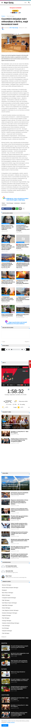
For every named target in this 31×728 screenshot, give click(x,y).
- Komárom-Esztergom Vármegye (9, 613)
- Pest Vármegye (5, 618)
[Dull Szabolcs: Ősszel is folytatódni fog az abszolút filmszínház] (5, 495)
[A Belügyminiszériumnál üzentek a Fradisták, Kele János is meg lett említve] (5, 534)
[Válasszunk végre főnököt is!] (5, 674)
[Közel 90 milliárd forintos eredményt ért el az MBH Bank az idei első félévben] (5, 549)
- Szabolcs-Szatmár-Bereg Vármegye (10, 623)
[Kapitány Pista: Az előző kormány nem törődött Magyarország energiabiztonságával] (5, 441)
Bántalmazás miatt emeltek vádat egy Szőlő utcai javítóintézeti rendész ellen (20, 541)
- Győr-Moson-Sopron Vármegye (9, 602)
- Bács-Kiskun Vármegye (7, 592)
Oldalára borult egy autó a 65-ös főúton (22, 315)
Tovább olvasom (11, 722)
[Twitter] (13, 208)
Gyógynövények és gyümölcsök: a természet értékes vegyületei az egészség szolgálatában (19, 688)
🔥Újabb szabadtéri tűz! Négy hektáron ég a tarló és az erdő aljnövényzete (8, 282)
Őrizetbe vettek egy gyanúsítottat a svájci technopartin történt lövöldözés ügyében (19, 517)
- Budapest (4, 590)
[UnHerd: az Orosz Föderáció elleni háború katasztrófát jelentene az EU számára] (5, 511)
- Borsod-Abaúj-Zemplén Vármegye (9, 587)
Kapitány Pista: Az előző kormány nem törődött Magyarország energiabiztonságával (19, 440)
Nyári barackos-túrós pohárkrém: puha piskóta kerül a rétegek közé (19, 661)
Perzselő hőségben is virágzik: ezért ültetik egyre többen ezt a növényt (20, 680)
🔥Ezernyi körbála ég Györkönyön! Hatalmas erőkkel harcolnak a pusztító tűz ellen (7, 265)
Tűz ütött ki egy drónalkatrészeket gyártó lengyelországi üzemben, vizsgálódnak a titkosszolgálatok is (19, 555)
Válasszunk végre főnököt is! (18, 671)
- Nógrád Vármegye (6, 615)
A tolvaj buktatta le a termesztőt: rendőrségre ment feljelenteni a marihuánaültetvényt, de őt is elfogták (22, 228)
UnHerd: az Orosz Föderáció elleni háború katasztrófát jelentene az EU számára (19, 510)
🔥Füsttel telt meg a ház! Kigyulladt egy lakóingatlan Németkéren (22, 282)
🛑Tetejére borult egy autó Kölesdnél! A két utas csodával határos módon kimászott (22, 246)
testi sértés (4, 204)
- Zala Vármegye (5, 633)
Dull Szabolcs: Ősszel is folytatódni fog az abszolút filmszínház (19, 493)
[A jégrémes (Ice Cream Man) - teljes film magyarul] (5, 700)
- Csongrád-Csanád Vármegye (8, 597)
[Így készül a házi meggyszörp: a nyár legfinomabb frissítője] (5, 655)
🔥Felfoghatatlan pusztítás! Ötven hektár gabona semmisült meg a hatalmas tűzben (7, 298)
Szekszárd (23, 203)
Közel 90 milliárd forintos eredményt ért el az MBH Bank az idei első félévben (20, 548)
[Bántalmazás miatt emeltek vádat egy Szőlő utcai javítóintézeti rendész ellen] (5, 541)
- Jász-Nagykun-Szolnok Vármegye (9, 610)
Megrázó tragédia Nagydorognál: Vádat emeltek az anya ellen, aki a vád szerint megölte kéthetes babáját (8, 247)
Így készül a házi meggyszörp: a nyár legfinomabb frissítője (20, 654)
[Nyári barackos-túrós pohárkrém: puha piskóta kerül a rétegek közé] (5, 663)
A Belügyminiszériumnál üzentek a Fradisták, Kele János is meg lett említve (19, 533)
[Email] (20, 208)
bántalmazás (17, 203)
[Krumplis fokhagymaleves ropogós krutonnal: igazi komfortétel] (5, 648)
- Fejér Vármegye (5, 600)
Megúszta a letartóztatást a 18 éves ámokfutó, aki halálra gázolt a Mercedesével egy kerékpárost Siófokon (19, 502)
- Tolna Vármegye (10, 16)
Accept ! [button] (5, 725)
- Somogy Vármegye (6, 620)
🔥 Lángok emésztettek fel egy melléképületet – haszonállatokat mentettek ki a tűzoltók (22, 298)
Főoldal (3, 16)
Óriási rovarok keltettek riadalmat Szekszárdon (7, 315)
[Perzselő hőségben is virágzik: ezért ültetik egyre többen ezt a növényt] (5, 681)
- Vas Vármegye (5, 628)
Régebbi (27, 341)
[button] (2, 2)
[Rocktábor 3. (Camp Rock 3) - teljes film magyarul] (5, 433)
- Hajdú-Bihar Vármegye (7, 605)
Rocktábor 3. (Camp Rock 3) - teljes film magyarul (19, 432)
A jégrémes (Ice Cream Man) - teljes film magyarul (19, 698)
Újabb (3, 341)
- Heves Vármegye (5, 607)
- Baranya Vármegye (6, 585)
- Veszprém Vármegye (6, 630)
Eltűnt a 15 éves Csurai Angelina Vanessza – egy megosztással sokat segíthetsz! (7, 227)
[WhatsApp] (17, 208)
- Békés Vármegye (5, 595)
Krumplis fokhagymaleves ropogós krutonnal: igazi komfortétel (19, 646)
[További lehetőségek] (23, 208)
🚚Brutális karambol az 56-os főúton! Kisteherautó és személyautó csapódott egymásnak (23, 265)
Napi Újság (8, 3)
